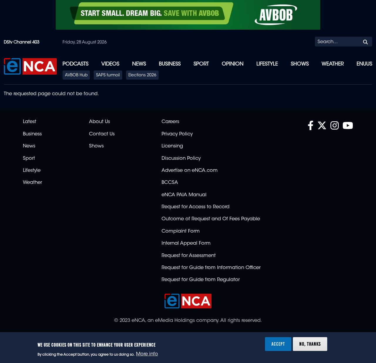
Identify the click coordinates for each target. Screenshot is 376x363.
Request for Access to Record (195, 207)
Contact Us (102, 134)
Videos (110, 64)
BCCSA (170, 182)
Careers (170, 122)
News (139, 64)
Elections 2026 (142, 75)
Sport (201, 64)
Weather (333, 64)
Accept (278, 344)
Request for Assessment (189, 255)
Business (170, 64)
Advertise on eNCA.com (190, 170)
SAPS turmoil (108, 75)
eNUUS (364, 64)
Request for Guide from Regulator (201, 280)
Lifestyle (267, 64)
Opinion (233, 64)
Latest (29, 122)
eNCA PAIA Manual (184, 195)
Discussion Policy (181, 158)
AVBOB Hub (76, 75)
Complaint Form (181, 231)
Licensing (172, 146)
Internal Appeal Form (186, 243)
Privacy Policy (177, 134)
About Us (99, 122)
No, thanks (310, 344)
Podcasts (75, 64)
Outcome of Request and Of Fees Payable (211, 219)
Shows (300, 64)
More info (147, 354)
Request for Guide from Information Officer (211, 267)
